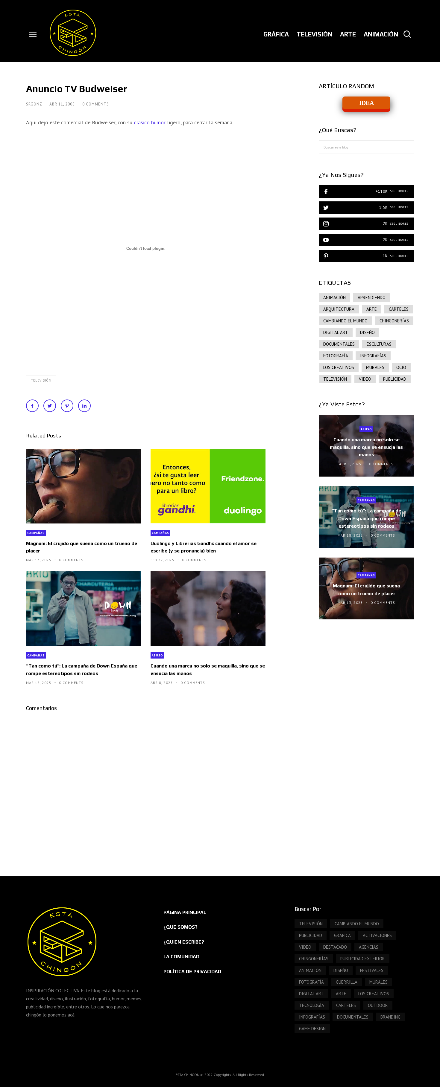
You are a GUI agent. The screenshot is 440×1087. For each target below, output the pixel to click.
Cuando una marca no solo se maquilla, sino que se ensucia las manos (208, 669)
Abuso (157, 655)
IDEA (366, 102)
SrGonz (34, 104)
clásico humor (150, 122)
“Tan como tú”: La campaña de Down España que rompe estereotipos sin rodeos (81, 669)
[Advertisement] (366, 674)
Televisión (41, 380)
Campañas (36, 533)
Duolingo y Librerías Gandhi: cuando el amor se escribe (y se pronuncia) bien (204, 547)
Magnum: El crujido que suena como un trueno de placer (81, 547)
